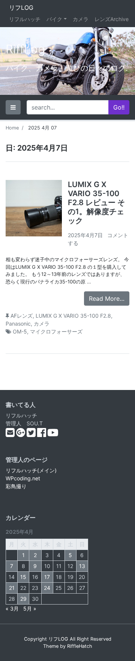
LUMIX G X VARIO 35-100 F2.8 (73, 315)
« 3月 (12, 608)
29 (23, 599)
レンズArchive (111, 19)
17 (47, 577)
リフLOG (21, 7)
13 (82, 566)
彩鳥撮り (16, 486)
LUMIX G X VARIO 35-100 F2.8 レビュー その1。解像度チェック (96, 202)
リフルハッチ (24, 19)
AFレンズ (21, 315)
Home (12, 128)
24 (47, 588)
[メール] (11, 434)
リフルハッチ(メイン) (31, 470)
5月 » (29, 608)
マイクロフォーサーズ (56, 331)
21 (12, 588)
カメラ (80, 19)
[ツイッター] (32, 434)
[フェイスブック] (42, 434)
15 (23, 577)
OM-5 (20, 331)
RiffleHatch (79, 646)
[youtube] (53, 434)
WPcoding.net (23, 478)
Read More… (106, 298)
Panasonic (18, 323)
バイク (54, 19)
